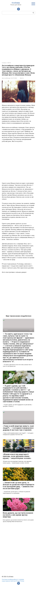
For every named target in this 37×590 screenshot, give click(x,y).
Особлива (16, 3)
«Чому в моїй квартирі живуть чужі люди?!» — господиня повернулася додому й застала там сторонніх (18, 428)
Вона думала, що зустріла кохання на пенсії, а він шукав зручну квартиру (18, 515)
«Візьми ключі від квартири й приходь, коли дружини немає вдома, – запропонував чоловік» (17, 456)
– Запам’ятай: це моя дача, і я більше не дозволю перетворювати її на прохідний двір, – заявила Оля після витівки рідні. (18, 485)
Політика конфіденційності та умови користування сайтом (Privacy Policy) (13, 580)
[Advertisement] (18, 38)
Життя (22, 78)
